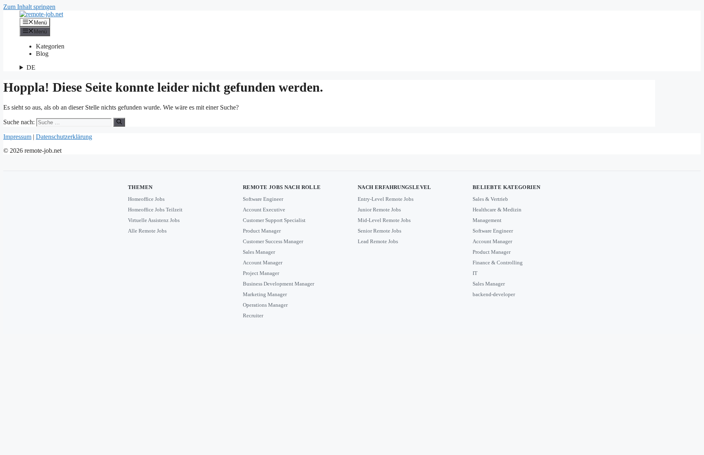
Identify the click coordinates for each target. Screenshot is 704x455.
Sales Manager (259, 252)
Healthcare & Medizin (497, 210)
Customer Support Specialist (274, 220)
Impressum (17, 136)
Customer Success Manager (273, 241)
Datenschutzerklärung (64, 136)
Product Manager (262, 231)
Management (487, 220)
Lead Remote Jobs (378, 241)
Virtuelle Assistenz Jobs (154, 220)
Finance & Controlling (498, 262)
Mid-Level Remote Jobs (384, 220)
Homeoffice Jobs (146, 199)
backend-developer (494, 294)
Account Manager (262, 262)
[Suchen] (119, 122)
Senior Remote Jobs (379, 231)
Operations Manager (265, 305)
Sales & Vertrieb (490, 199)
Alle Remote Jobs (147, 231)
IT (475, 273)
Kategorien (50, 46)
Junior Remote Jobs (379, 210)
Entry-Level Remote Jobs (386, 199)
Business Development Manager (278, 284)
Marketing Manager (265, 294)
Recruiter (253, 315)
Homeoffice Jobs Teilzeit (155, 210)
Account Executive (264, 210)
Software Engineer (263, 199)
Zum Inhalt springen (29, 6)
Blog (42, 53)
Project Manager (261, 273)
